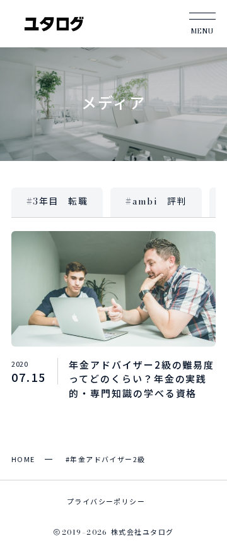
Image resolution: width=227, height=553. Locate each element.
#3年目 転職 (57, 201)
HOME (23, 459)
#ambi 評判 (156, 201)
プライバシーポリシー (106, 501)
